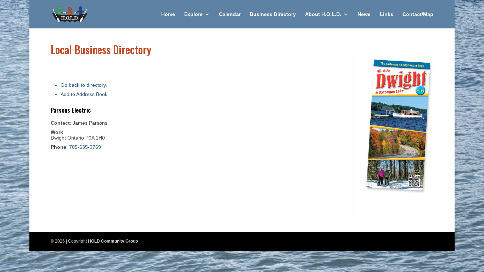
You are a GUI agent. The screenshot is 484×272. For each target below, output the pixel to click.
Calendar (230, 14)
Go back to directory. (84, 85)
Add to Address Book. (85, 94)
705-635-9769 (85, 147)
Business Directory (273, 14)
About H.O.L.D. (323, 14)
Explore (193, 14)
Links (386, 14)
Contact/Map (418, 14)
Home (168, 14)
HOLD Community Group (113, 241)
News (364, 14)
